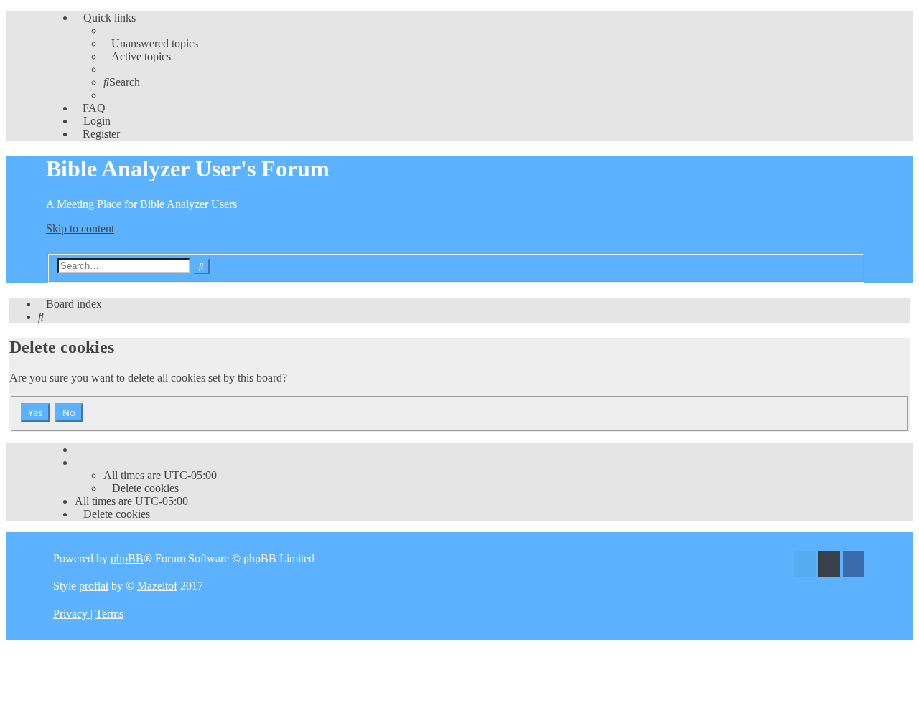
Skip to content (80, 228)
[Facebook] (853, 565)
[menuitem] (150, 43)
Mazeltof (157, 586)
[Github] (829, 565)
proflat (93, 586)
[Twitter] (805, 565)
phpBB (127, 558)
